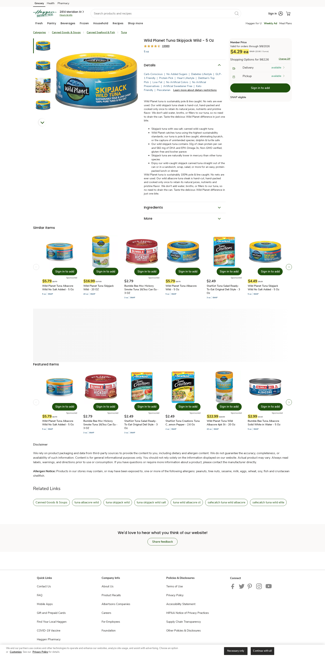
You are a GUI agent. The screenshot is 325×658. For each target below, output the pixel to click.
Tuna (124, 32)
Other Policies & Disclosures (183, 630)
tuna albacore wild (86, 502)
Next (42, 122)
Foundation (109, 630)
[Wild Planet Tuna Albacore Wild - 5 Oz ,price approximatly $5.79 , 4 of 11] (183, 267)
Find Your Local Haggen (52, 622)
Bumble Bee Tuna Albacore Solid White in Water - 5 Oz (264, 422)
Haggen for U (254, 23)
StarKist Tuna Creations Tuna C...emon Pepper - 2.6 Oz (183, 422)
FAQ (39, 595)
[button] (72, 12)
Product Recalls (111, 595)
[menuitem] (39, 23)
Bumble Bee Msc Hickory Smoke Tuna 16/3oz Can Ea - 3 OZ (141, 289)
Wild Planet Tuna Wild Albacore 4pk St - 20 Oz (221, 422)
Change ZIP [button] (284, 59)
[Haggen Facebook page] (233, 586)
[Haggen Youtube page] (268, 586)
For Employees (111, 622)
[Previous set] (36, 267)
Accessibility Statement (180, 604)
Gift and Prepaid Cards (51, 613)
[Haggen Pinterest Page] (250, 586)
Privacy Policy (175, 595)
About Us (107, 586)
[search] (236, 13)
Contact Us (44, 586)
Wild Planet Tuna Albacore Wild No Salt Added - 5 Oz (58, 287)
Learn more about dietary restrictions (195, 90)
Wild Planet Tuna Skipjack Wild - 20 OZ (98, 287)
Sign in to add (260, 88)
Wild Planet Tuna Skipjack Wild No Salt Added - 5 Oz (263, 287)
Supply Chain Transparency (183, 622)
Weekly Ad (270, 23)
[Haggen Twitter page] (241, 586)
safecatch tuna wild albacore (226, 502)
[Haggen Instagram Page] (259, 586)
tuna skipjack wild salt (151, 502)
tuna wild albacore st (186, 502)
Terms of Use (174, 586)
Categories (39, 32)
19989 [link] (165, 46)
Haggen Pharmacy (49, 639)
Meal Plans (285, 23)
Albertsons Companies (116, 604)
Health (51, 3)
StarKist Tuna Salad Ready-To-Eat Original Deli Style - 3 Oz (223, 289)
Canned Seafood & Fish (101, 32)
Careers (106, 613)
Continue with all (262, 651)
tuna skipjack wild (118, 502)
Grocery (39, 3)
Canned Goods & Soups (66, 32)
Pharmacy (63, 3)
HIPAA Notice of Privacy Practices (187, 613)
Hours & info (66, 15)
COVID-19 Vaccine (48, 630)
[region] (162, 651)
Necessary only (235, 651)
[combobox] (166, 13)
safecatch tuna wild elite (268, 502)
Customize (16, 652)
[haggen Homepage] (45, 13)
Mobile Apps (45, 604)
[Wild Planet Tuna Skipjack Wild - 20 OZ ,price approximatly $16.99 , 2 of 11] (100, 267)
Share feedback (162, 542)
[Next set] (289, 267)
